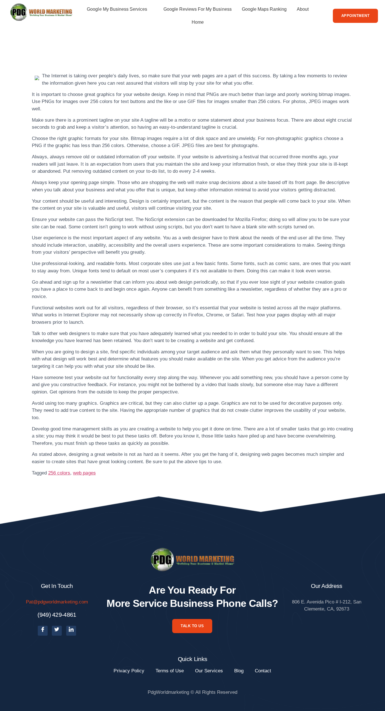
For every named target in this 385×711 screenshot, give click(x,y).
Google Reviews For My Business (197, 9)
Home (198, 22)
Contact (263, 670)
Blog (239, 670)
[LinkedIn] (71, 631)
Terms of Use (170, 670)
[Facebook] (43, 631)
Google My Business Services (117, 9)
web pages (84, 473)
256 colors (59, 473)
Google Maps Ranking (264, 9)
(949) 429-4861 (56, 614)
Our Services (209, 670)
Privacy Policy (129, 670)
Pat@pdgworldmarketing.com (57, 602)
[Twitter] (57, 631)
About (303, 9)
